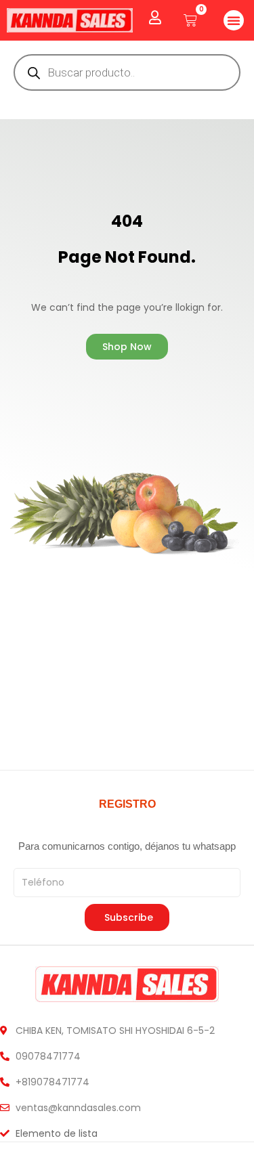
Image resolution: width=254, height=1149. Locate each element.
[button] (234, 20)
